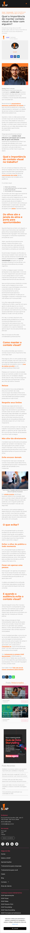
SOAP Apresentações (7, 895)
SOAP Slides (4, 901)
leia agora (24, 701)
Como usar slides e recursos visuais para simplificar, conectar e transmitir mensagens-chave (14, 786)
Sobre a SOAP (5, 858)
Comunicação (9, 12)
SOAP (7, 37)
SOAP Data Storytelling (8, 910)
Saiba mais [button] (15, 924)
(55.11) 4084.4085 (6, 821)
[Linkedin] (18, 56)
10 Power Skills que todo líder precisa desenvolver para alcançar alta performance (14, 780)
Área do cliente (6, 886)
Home (3, 12)
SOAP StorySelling (6, 907)
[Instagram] (11, 56)
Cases (3, 874)
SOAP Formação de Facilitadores (11, 913)
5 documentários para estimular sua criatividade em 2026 (12, 792)
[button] (26, 3)
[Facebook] (15, 56)
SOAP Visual (4, 898)
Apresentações (6, 862)
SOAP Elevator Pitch (7, 904)
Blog (2, 878)
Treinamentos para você (9, 870)
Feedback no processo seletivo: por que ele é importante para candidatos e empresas (14, 770)
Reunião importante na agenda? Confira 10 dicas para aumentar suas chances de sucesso (14, 775)
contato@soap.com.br (7, 824)
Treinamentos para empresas (11, 866)
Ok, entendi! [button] (15, 928)
